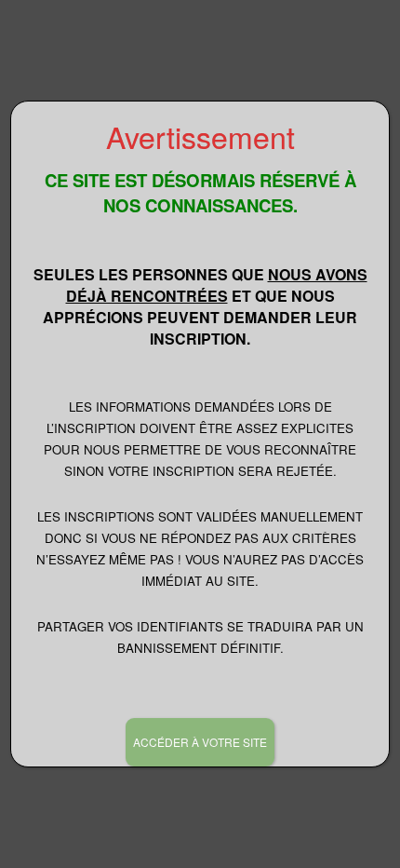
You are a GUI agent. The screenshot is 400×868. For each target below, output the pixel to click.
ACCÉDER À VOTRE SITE (200, 742)
